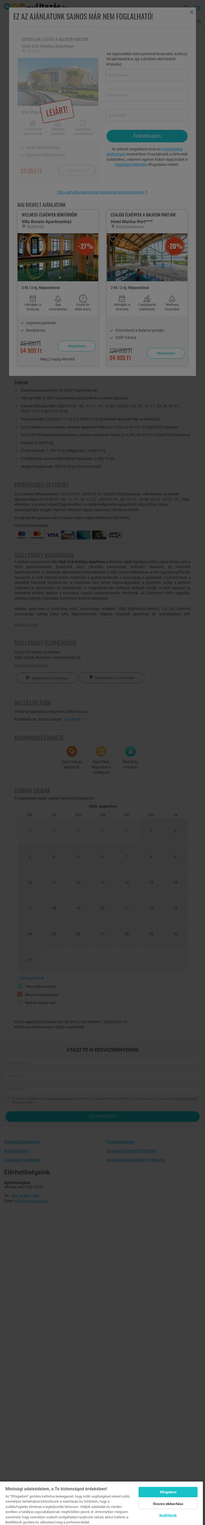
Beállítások (168, 1515)
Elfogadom (168, 1492)
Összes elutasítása (168, 1504)
